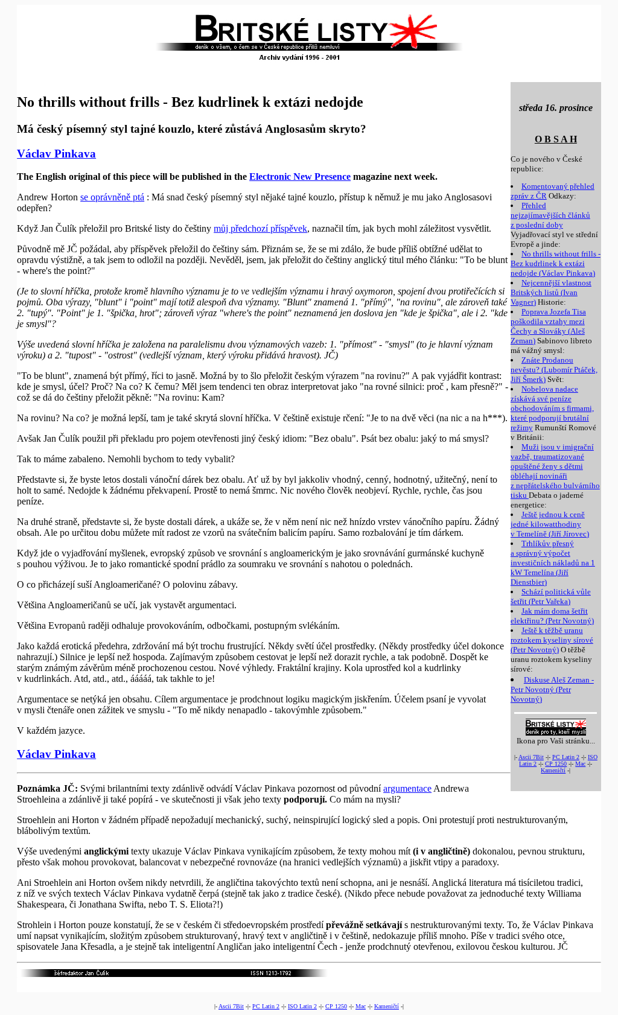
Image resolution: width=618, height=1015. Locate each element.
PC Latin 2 (565, 757)
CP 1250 (556, 763)
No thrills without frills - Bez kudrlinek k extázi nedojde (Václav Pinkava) (555, 263)
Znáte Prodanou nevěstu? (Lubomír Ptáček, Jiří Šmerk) (554, 369)
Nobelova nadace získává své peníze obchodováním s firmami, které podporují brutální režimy (552, 408)
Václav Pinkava (56, 153)
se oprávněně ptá (112, 197)
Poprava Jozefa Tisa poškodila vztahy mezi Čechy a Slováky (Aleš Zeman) (548, 326)
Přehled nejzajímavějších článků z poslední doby (550, 215)
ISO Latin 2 (302, 1006)
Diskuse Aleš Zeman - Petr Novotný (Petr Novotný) (552, 689)
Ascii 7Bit (531, 757)
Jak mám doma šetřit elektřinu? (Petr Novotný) (552, 615)
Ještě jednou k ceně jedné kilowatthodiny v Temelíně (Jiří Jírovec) (550, 524)
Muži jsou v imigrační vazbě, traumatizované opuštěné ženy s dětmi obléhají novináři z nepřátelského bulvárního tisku (555, 471)
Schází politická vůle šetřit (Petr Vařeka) (551, 596)
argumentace (407, 788)
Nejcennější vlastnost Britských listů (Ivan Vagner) (551, 292)
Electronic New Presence (300, 176)
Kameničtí (553, 770)
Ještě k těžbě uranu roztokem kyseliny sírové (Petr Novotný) (552, 640)
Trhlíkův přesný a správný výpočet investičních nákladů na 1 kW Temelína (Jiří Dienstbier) (553, 563)
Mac (580, 763)
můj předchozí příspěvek (260, 228)
